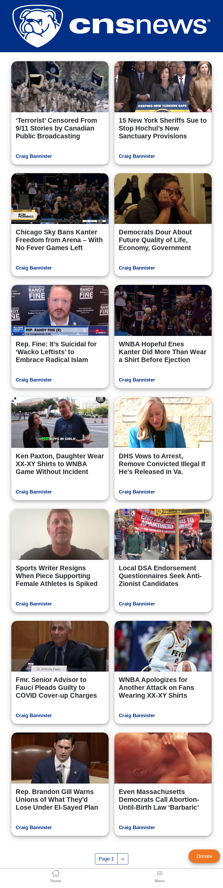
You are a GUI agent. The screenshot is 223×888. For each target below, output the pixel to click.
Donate (204, 856)
